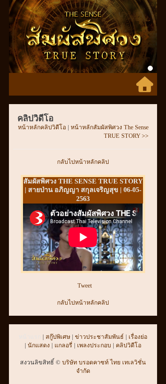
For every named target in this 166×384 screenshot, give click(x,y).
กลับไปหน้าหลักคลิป (83, 162)
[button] (20, 36)
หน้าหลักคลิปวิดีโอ (42, 127)
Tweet (84, 285)
